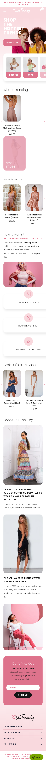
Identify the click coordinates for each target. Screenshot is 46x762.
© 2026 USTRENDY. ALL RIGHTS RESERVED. (23, 754)
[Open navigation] (4, 11)
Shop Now (12, 42)
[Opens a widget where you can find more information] (36, 757)
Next (44, 67)
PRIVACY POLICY (12, 757)
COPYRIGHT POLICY (18, 759)
